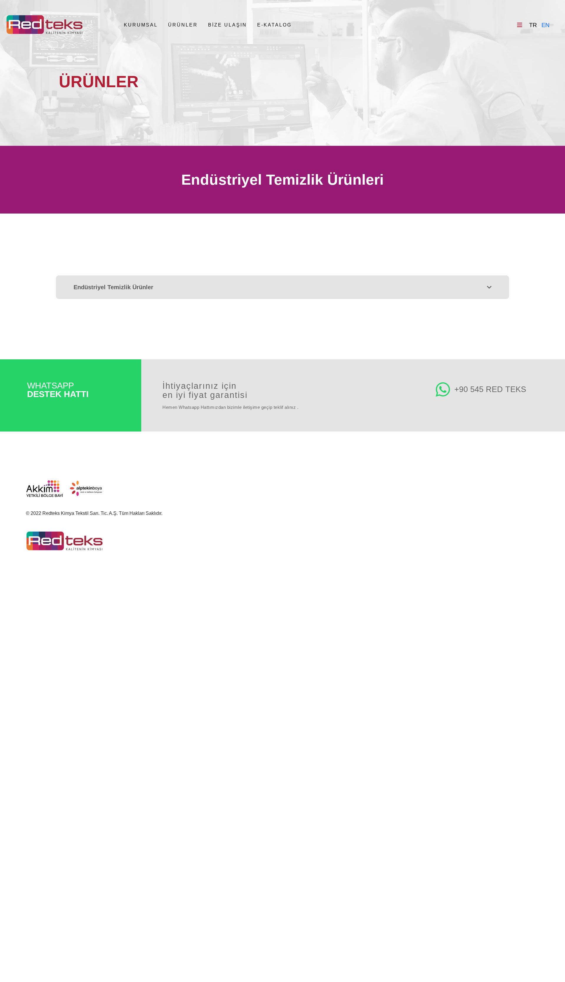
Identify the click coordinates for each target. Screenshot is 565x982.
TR (533, 25)
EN (545, 25)
